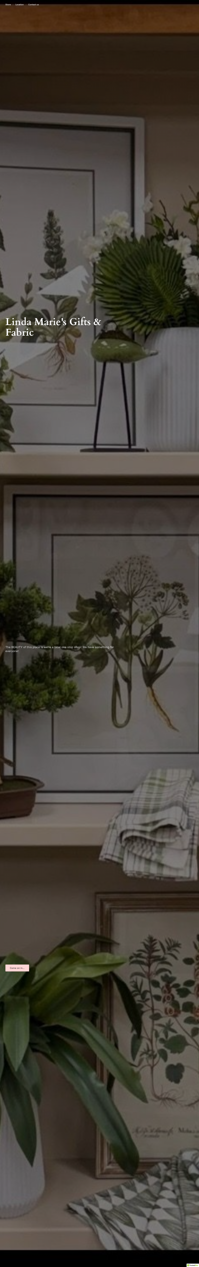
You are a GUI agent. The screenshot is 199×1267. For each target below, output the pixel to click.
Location (19, 4)
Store (8, 4)
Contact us (33, 4)
